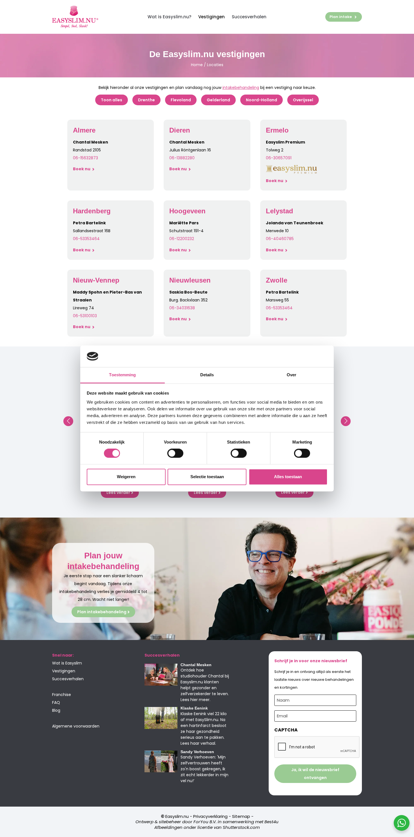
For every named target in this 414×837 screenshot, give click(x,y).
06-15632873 (85, 158)
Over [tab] (291, 374)
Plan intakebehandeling (101, 612)
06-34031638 (182, 308)
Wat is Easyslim (67, 663)
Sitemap (241, 816)
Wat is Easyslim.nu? (169, 17)
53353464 (90, 238)
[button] (68, 421)
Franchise (61, 694)
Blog (56, 710)
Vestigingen (211, 17)
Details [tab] (207, 374)
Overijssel (303, 100)
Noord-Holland (261, 100)
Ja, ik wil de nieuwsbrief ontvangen (315, 773)
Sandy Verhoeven (197, 751)
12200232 (185, 238)
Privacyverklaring (210, 816)
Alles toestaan (288, 476)
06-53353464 (279, 308)
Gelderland (218, 100)
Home (197, 65)
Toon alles (111, 100)
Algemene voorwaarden (75, 726)
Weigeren (126, 476)
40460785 (283, 238)
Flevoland (181, 100)
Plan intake (341, 16)
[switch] (175, 453)
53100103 (88, 316)
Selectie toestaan (207, 476)
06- (76, 238)
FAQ (56, 702)
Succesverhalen (249, 17)
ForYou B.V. (205, 822)
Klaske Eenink (194, 708)
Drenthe (146, 100)
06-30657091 (278, 158)
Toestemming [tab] (122, 374)
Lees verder (118, 492)
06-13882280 (182, 158)
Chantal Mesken (196, 665)
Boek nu (82, 169)
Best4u (271, 822)
